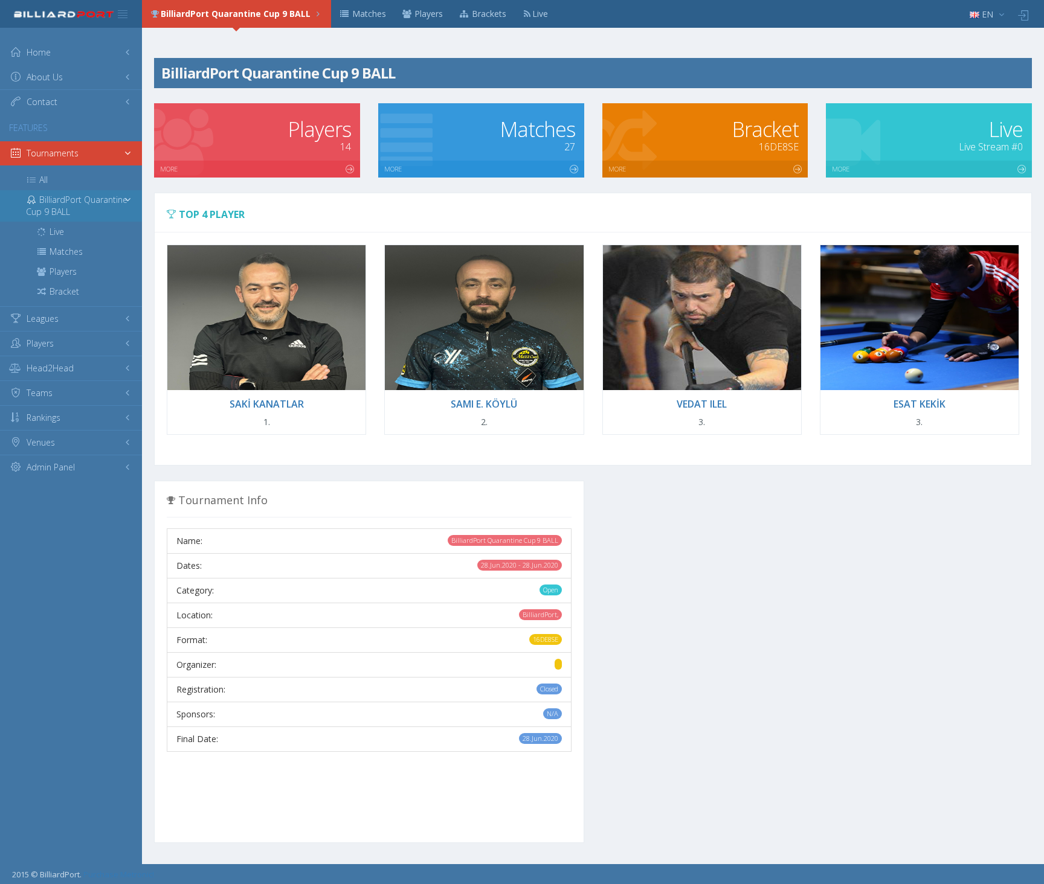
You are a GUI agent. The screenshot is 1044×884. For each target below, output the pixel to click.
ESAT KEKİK (920, 404)
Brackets (487, 13)
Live (540, 13)
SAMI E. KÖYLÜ (484, 404)
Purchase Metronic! (118, 874)
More (169, 168)
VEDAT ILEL (702, 404)
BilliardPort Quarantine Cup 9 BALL (237, 13)
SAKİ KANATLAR (267, 404)
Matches (368, 13)
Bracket (63, 291)
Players (427, 13)
